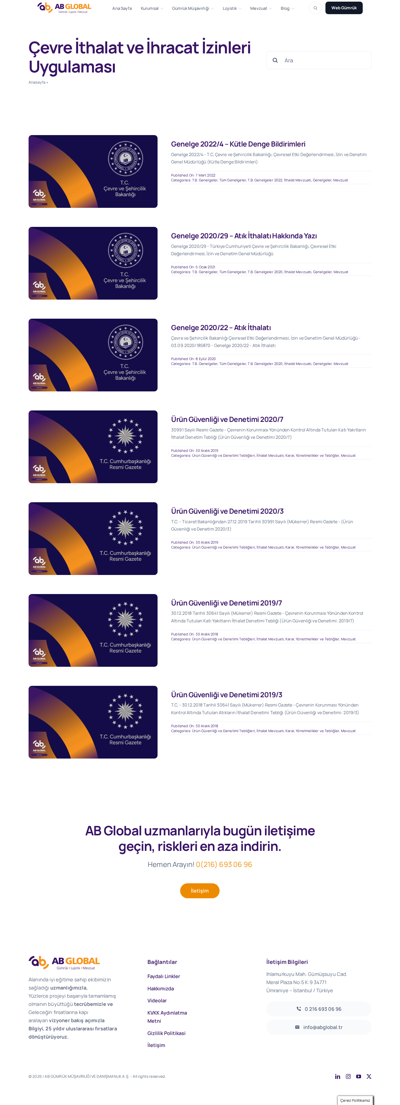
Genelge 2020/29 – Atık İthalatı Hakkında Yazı (244, 236)
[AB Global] (67, 7)
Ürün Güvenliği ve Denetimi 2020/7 (227, 419)
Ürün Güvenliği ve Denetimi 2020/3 (227, 511)
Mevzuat (258, 8)
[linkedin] (337, 1076)
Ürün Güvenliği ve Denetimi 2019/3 (226, 694)
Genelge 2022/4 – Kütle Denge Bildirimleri (238, 144)
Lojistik (230, 8)
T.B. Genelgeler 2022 (265, 180)
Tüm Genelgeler (232, 180)
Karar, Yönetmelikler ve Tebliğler (312, 455)
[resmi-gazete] (93, 413)
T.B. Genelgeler (204, 180)
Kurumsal (150, 8)
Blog (285, 8)
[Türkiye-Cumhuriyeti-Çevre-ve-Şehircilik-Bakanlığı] (93, 137)
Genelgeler (322, 180)
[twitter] (369, 1076)
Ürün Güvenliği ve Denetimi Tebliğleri (223, 455)
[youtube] (358, 1076)
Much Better (235, 1076)
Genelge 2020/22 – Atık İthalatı (221, 327)
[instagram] (348, 1076)
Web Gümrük (344, 8)
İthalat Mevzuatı (297, 180)
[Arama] (315, 8)
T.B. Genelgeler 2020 (265, 271)
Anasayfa (37, 82)
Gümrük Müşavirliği (190, 8)
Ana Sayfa (121, 8)
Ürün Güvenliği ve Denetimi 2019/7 (226, 603)
